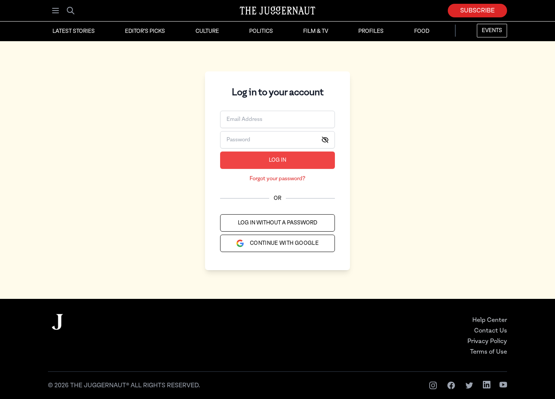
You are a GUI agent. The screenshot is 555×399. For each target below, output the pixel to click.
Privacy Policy (487, 341)
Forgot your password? (277, 179)
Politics (261, 31)
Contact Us (490, 330)
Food (421, 31)
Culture (207, 31)
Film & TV (315, 31)
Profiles (371, 31)
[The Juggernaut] (57, 329)
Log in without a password (277, 223)
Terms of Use (488, 351)
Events (492, 31)
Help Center (489, 320)
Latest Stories (73, 31)
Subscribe (477, 10)
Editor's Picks (145, 31)
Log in (277, 160)
